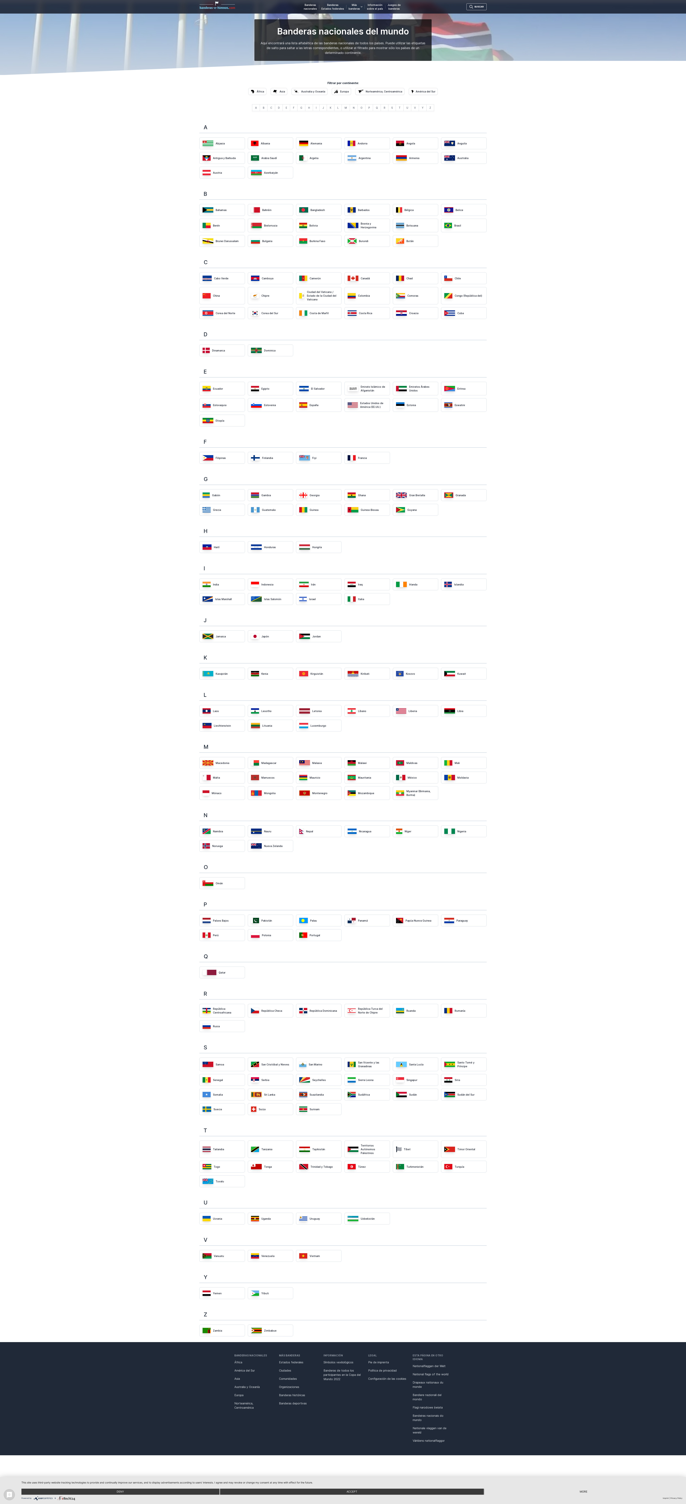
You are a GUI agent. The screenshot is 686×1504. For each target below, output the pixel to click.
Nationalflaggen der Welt (429, 1366)
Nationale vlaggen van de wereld (429, 1430)
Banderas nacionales (310, 6)
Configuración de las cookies (387, 1378)
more (583, 1491)
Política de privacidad (382, 1370)
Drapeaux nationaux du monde (428, 1385)
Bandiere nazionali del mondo (427, 1397)
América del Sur (244, 1370)
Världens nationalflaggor (429, 1440)
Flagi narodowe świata (428, 1407)
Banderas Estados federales (332, 6)
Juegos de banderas (394, 6)
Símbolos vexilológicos (338, 1362)
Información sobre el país (375, 6)
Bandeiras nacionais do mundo (428, 1418)
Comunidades (288, 1378)
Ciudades (285, 1370)
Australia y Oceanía (247, 1387)
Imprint (666, 1498)
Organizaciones (289, 1387)
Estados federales (291, 1362)
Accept (352, 1491)
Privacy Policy (676, 1498)
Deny (120, 1491)
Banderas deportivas (293, 1403)
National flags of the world (431, 1374)
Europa (238, 1395)
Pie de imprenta (378, 1362)
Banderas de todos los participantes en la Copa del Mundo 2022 (342, 1375)
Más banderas (354, 6)
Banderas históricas (292, 1395)
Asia (237, 1378)
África (238, 1362)
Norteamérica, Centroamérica (244, 1405)
